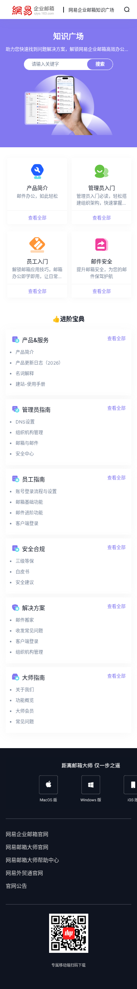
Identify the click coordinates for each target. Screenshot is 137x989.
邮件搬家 (25, 620)
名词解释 (25, 373)
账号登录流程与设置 (36, 491)
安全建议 (25, 582)
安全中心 (25, 454)
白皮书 (22, 572)
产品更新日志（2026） (39, 363)
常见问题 (25, 722)
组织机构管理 (29, 432)
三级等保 (25, 561)
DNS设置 (25, 422)
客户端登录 (27, 523)
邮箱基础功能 (29, 502)
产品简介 (25, 352)
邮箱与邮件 (27, 443)
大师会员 (25, 711)
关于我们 (25, 690)
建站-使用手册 (30, 384)
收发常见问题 (29, 631)
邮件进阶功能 (29, 513)
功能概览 (25, 700)
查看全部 (116, 338)
